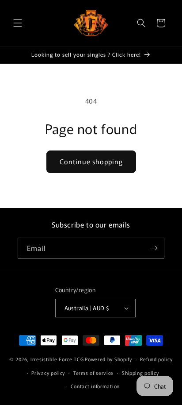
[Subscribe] (154, 248)
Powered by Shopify (108, 359)
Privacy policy (48, 372)
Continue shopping (91, 161)
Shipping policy (140, 372)
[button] (17, 23)
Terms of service (93, 372)
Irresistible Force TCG (56, 359)
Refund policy (156, 359)
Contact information (95, 386)
